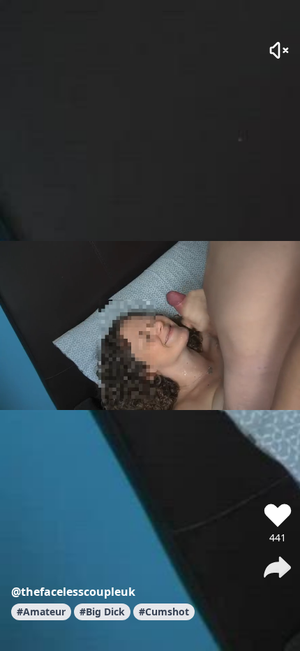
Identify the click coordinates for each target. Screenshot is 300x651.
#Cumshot (164, 611)
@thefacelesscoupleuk (73, 591)
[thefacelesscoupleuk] (277, 475)
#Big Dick (102, 611)
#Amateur (41, 611)
